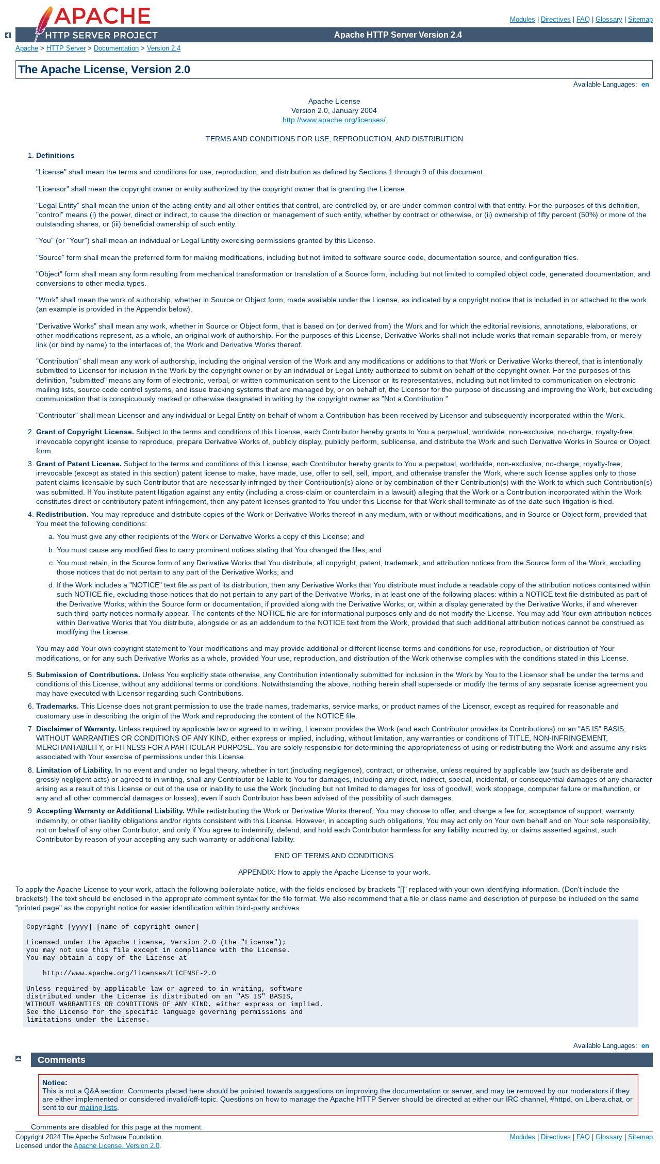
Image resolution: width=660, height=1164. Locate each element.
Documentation (116, 48)
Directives (556, 19)
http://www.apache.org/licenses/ (334, 120)
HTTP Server (66, 48)
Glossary (609, 19)
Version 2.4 (163, 48)
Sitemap (640, 19)
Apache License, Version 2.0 (116, 1146)
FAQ (583, 19)
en (645, 84)
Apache (26, 48)
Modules (522, 19)
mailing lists (98, 1107)
